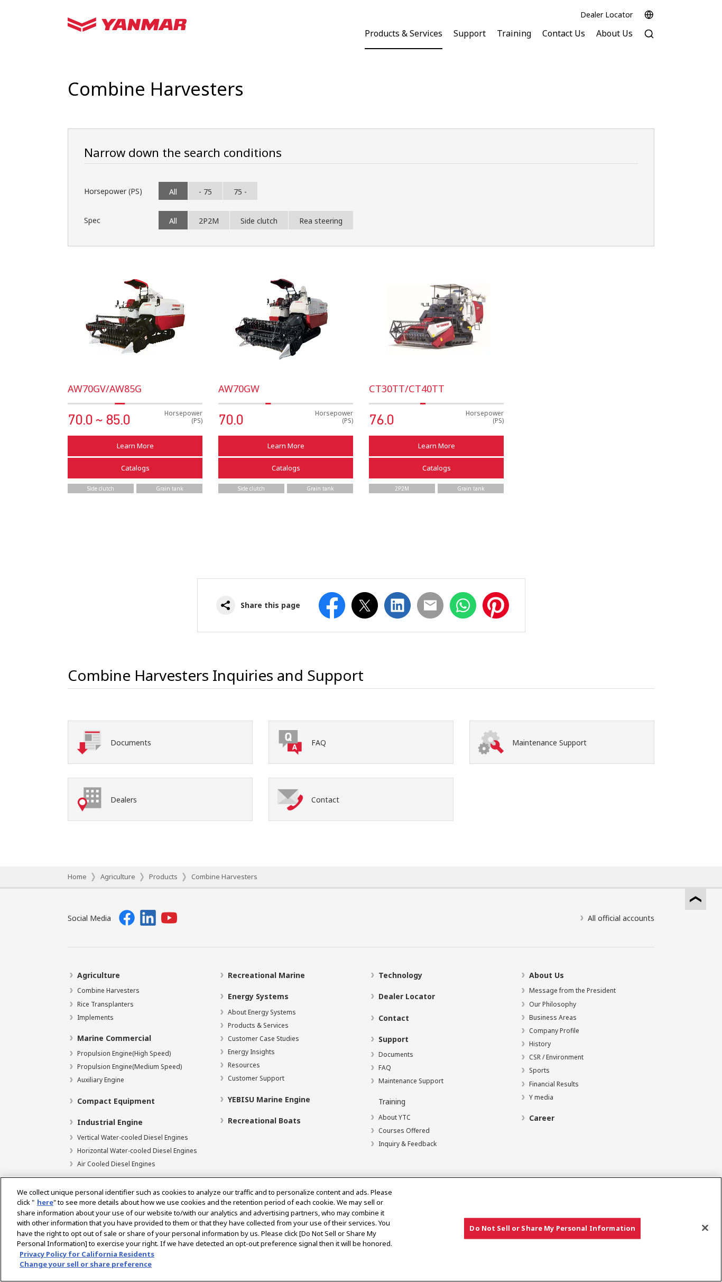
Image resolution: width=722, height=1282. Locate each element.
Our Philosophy (552, 1004)
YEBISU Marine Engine (269, 1099)
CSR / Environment (556, 1057)
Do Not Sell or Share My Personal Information (552, 1228)
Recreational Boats (264, 1120)
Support (393, 1039)
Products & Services (258, 1025)
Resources (244, 1064)
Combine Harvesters (224, 876)
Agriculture (117, 876)
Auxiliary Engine (100, 1079)
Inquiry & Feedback (407, 1143)
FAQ (384, 1067)
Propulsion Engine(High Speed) (124, 1053)
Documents (395, 1054)
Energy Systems (258, 996)
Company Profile (554, 1030)
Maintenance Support (410, 1080)
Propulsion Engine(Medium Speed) (129, 1066)
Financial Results (554, 1084)
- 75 (205, 192)
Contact (393, 1018)
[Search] (649, 39)
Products (163, 876)
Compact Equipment (116, 1101)
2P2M (209, 221)
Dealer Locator (606, 15)
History (540, 1043)
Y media (541, 1097)
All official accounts (621, 918)
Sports (539, 1070)
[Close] (705, 1228)
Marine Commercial (114, 1038)
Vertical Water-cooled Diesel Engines (132, 1137)
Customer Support (256, 1078)
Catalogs (135, 468)
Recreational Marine (266, 975)
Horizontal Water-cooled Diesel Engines (137, 1150)
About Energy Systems (262, 1012)
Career (541, 1118)
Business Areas (553, 1017)
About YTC (394, 1117)
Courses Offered (404, 1130)
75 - (240, 192)
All (173, 192)
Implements (95, 1017)
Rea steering (321, 221)
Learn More (135, 445)
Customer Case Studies (263, 1038)
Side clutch (258, 221)
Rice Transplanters (105, 1004)
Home (77, 876)
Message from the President (572, 990)
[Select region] (649, 15)
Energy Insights (251, 1051)
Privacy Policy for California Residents (87, 1254)
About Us (546, 975)
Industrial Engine (110, 1122)
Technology (400, 975)
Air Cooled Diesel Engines (116, 1163)
